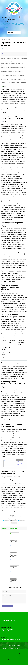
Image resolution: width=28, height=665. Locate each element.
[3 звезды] (10, 516)
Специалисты (5, 648)
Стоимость (17, 648)
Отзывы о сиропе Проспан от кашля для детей (13, 82)
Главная (4, 645)
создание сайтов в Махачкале (16, 659)
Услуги (11, 648)
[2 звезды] (9, 516)
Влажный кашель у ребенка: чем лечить (14, 568)
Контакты (4, 651)
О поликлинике (11, 645)
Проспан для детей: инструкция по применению (14, 58)
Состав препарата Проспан (8, 61)
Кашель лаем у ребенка (13, 581)
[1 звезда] (7, 516)
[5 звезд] (12, 516)
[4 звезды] (11, 516)
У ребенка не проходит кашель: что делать (14, 555)
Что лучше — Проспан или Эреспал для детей (13, 79)
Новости (18, 645)
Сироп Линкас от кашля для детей (13, 542)
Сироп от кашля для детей (19, 463)
